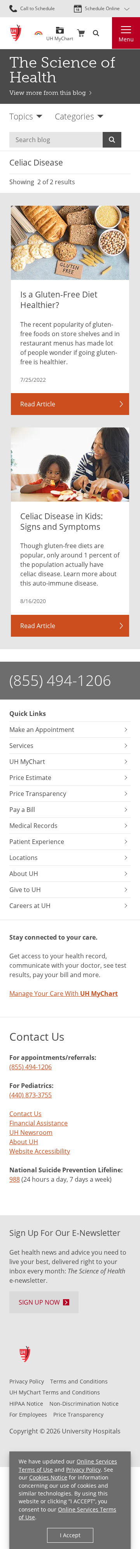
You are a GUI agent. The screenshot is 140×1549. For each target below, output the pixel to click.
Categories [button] (74, 116)
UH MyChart (59, 35)
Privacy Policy (83, 1469)
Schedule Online (102, 8)
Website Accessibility (39, 1151)
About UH (23, 1142)
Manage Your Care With (63, 993)
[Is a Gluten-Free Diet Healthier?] (70, 243)
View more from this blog (47, 92)
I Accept (70, 1535)
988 (14, 1179)
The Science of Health (62, 69)
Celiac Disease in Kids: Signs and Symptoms (61, 521)
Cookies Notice (48, 1477)
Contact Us (25, 1113)
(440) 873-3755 (30, 1095)
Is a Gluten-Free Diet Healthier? (58, 299)
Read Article (37, 404)
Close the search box (107, 33)
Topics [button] (21, 116)
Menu (126, 39)
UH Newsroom (30, 1132)
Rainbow (38, 33)
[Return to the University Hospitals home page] (15, 33)
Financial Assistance (38, 1123)
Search (112, 140)
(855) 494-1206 (60, 680)
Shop (81, 33)
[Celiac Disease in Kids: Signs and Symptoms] (70, 464)
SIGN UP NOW (39, 1302)
